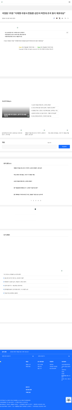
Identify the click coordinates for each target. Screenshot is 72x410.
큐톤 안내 (40, 366)
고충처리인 (64, 369)
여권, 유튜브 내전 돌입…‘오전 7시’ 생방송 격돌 (24, 174)
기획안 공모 (28, 392)
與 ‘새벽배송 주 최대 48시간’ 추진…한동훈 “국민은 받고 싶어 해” (28, 194)
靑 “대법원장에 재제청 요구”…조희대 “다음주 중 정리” (26, 188)
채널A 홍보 (28, 366)
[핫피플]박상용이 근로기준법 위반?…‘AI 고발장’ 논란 (16, 289)
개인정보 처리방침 (53, 366)
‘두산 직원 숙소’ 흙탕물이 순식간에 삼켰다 (12, 274)
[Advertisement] (36, 335)
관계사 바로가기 (41, 356)
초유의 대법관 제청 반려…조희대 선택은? (23, 181)
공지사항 (4, 352)
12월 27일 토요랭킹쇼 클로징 (11, 293)
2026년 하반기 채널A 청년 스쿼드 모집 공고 (19, 351)
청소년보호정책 (53, 368)
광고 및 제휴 (40, 364)
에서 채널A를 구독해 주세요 (27, 47)
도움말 (63, 373)
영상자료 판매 (29, 389)
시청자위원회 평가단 (66, 364)
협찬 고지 (40, 368)
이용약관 (51, 364)
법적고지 (27, 387)
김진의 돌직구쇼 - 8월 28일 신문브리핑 (13, 285)
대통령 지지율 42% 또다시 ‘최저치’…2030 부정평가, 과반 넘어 (28, 168)
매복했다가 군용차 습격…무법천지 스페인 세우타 (15, 282)
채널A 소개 (28, 364)
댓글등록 (64, 146)
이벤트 (63, 371)
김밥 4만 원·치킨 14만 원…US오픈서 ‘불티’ (14, 278)
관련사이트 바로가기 (6, 356)
